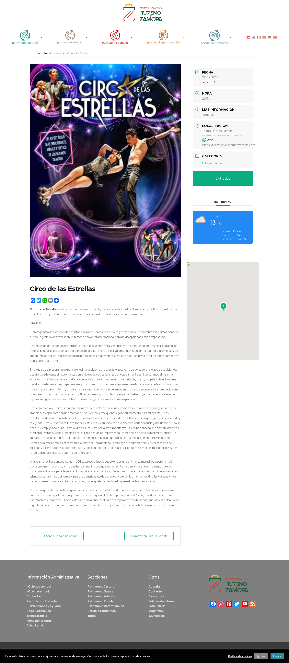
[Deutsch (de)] (269, 37)
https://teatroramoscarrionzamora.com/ (229, 145)
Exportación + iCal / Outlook (149, 535)
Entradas (208, 115)
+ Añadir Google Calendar (60, 535)
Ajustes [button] (261, 656)
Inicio (37, 53)
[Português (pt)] (264, 37)
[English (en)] (253, 37)
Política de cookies (240, 656)
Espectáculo (213, 163)
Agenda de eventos (54, 53)
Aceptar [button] (277, 656)
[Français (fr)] (259, 37)
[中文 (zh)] (275, 37)
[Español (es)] (248, 37)
